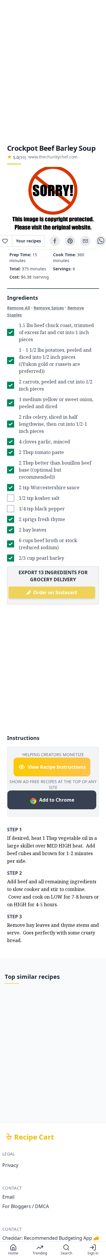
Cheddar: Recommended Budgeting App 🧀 (50, 1238)
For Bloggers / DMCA (25, 1206)
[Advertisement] (53, 72)
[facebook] (54, 241)
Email (8, 1197)
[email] (85, 241)
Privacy (10, 1165)
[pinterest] (70, 241)
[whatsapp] (100, 241)
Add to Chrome (56, 800)
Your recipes (28, 241)
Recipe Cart (34, 1137)
